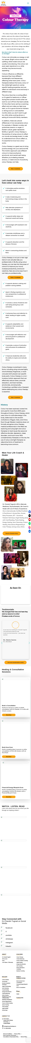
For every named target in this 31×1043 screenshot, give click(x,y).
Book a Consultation (16, 277)
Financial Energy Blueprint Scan (22, 985)
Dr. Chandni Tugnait (6, 957)
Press (3, 960)
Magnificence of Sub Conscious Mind (6, 997)
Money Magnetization (6, 1001)
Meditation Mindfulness (7, 999)
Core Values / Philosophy (7, 962)
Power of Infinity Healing (7, 1003)
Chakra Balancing (20, 958)
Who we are (4, 958)
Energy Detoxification (21, 964)
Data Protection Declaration (9, 1035)
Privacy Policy (17, 1033)
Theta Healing (5, 1006)
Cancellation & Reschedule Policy (11, 1036)
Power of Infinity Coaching (22, 960)
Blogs (18, 991)
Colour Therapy (20, 957)
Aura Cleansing (5, 988)
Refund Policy (24, 1036)
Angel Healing (19, 962)
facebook (9, 928)
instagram (9, 942)
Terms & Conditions (7, 1033)
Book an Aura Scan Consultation (21, 982)
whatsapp (9, 939)
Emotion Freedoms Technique (6, 984)
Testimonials (19, 997)
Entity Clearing (5, 995)
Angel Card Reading (6, 986)
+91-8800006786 (7, 1028)
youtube (8, 935)
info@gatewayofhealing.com (10, 1026)
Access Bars (4, 981)
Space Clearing (5, 1004)
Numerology (4, 1010)
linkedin (8, 946)
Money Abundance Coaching (21, 968)
